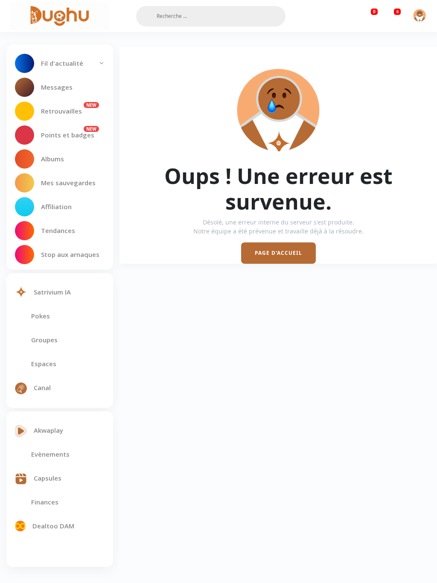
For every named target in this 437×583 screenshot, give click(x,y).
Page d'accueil (278, 253)
